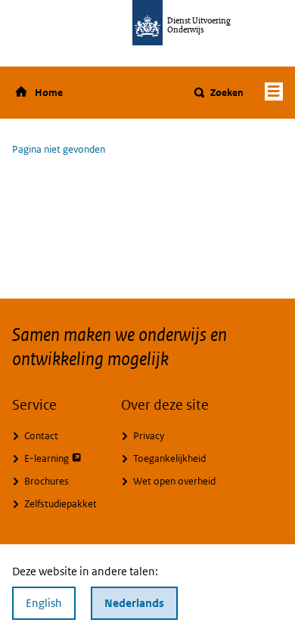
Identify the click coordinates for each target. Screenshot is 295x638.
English (44, 603)
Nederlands (134, 603)
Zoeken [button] (227, 92)
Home (49, 92)
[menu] (274, 91)
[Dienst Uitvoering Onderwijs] (147, 22)
